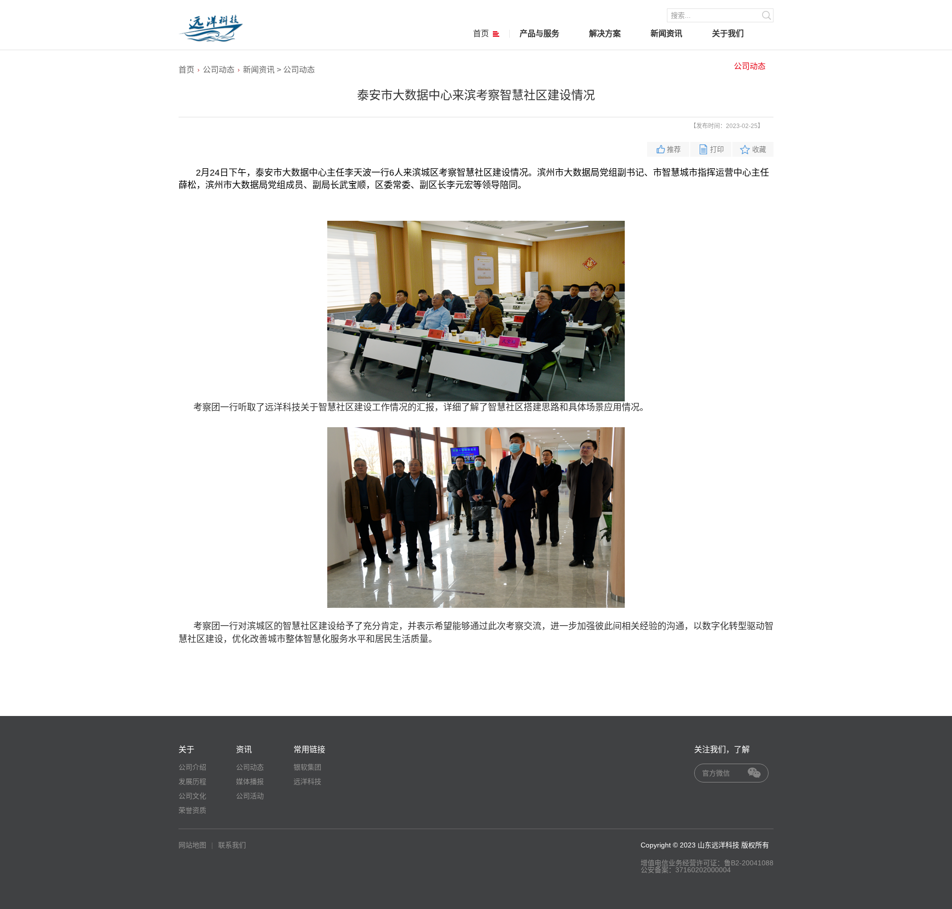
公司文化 (192, 795)
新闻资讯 (666, 33)
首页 (481, 33)
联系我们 (232, 845)
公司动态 (750, 66)
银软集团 (307, 767)
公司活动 (250, 795)
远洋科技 (307, 781)
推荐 (674, 149)
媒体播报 (250, 781)
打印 (717, 149)
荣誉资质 (192, 810)
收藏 (759, 149)
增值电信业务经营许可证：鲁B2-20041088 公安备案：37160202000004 (707, 866)
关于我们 (728, 33)
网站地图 (192, 845)
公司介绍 (192, 767)
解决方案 (605, 33)
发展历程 (192, 781)
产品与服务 (539, 33)
